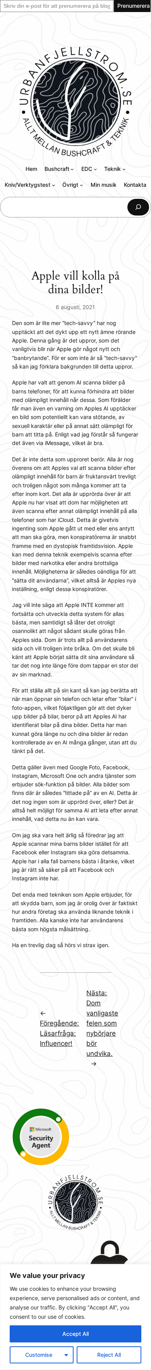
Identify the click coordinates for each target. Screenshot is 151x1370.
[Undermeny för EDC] (95, 169)
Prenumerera (133, 5)
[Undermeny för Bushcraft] (72, 169)
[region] (75, 1317)
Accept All (75, 1333)
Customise (38, 1354)
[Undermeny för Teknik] (124, 169)
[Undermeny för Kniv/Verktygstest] (53, 185)
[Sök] (138, 207)
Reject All (109, 1354)
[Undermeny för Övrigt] (81, 185)
